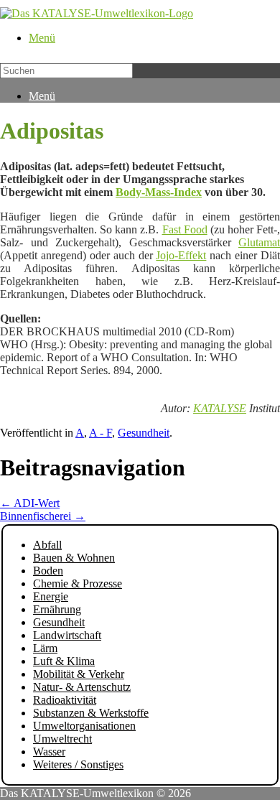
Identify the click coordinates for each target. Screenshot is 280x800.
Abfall (47, 545)
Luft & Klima (64, 661)
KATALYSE (219, 408)
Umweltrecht (62, 738)
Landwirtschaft (67, 635)
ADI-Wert (30, 503)
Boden (48, 570)
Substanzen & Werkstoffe (91, 713)
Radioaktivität (64, 700)
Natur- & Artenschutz (82, 687)
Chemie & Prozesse (77, 583)
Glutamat (259, 242)
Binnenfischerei (42, 516)
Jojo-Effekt (181, 255)
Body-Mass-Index (159, 192)
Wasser (49, 751)
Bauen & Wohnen (74, 558)
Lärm (45, 648)
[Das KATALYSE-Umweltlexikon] (96, 13)
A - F (100, 433)
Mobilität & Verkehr (78, 674)
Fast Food (184, 229)
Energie (50, 596)
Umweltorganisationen (84, 726)
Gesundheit (143, 433)
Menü (42, 38)
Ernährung (57, 609)
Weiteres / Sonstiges (78, 764)
